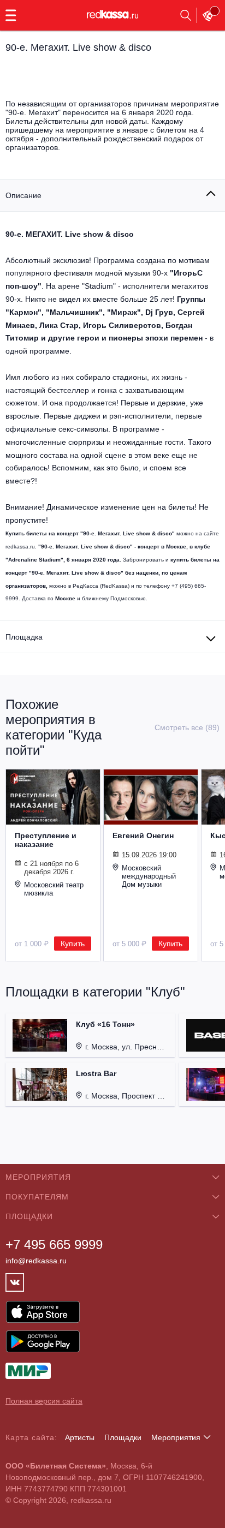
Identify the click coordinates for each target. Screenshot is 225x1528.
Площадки (122, 1437)
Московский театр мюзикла (54, 889)
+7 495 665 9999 (54, 1244)
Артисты (79, 1437)
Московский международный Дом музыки (149, 876)
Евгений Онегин (143, 835)
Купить (73, 943)
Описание (23, 195)
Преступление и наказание (45, 840)
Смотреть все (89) (187, 727)
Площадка (24, 636)
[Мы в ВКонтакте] (14, 1282)
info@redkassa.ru (36, 1260)
